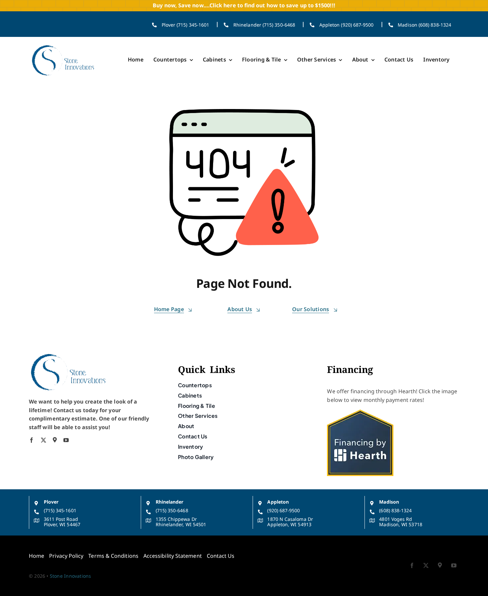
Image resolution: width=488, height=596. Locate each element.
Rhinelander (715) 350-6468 (264, 25)
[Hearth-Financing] (360, 412)
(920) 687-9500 (283, 510)
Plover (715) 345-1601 (185, 25)
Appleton (278, 502)
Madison (389, 502)
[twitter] (43, 440)
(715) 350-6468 (172, 510)
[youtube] (66, 440)
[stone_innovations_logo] (63, 45)
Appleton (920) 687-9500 (346, 25)
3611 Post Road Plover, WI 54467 (62, 522)
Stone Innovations (70, 576)
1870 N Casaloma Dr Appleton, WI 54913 (290, 522)
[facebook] (31, 440)
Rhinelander (170, 502)
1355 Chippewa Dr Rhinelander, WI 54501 (181, 522)
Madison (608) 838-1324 (424, 25)
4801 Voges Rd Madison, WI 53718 (400, 522)
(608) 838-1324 (395, 510)
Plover (51, 502)
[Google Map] (55, 439)
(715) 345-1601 (60, 510)
